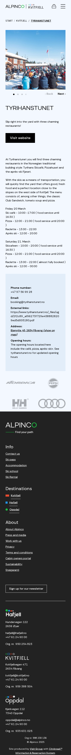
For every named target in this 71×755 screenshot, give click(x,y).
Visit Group (36, 748)
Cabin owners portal (18, 558)
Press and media (16, 535)
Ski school (12, 471)
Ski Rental (12, 477)
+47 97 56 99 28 (21, 292)
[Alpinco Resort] (15, 6)
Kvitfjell (16, 495)
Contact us (13, 454)
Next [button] (61, 94)
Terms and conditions (19, 552)
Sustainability (14, 564)
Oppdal (14, 509)
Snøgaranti (12, 570)
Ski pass (11, 459)
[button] (13, 94)
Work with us (14, 541)
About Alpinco (15, 529)
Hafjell (13, 502)
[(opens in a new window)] (21, 382)
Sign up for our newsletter (26, 588)
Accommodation (16, 465)
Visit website (20, 138)
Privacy (10, 546)
